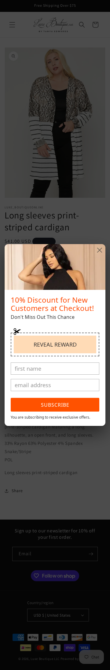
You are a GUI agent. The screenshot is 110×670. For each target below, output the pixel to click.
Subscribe (55, 405)
